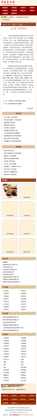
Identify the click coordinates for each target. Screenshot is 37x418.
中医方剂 (23, 307)
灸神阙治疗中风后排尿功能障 (12, 141)
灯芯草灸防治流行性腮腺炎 (12, 133)
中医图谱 (23, 338)
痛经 (12, 78)
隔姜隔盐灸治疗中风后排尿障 (12, 136)
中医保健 (14, 10)
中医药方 (23, 309)
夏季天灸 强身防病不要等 (11, 158)
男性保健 (6, 370)
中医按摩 (6, 343)
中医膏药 (6, 356)
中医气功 (6, 359)
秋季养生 (23, 375)
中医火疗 (23, 348)
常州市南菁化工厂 (6, 19)
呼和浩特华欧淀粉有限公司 (11, 320)
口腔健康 (5, 13)
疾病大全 (23, 10)
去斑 (4, 367)
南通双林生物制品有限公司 (11, 325)
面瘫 (21, 78)
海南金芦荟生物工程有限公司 (11, 282)
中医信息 (14, 7)
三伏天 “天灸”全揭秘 (10, 164)
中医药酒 (6, 354)
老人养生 (23, 380)
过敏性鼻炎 (9, 75)
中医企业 (6, 301)
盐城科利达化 (27, 197)
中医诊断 (23, 340)
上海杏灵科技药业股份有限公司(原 (13, 327)
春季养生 (23, 372)
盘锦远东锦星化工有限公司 (11, 277)
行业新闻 (23, 299)
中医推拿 (23, 343)
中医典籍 (6, 340)
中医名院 (23, 301)
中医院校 (6, 307)
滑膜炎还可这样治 (9, 125)
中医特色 (32, 7)
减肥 (4, 362)
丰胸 (22, 359)
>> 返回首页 (29, 108)
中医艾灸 (20, 24)
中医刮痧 (6, 348)
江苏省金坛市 (27, 215)
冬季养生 (6, 378)
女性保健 (23, 370)
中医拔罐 (23, 346)
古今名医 (6, 304)
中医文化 (6, 309)
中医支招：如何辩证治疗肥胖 (17, 101)
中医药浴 (23, 354)
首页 (9, 24)
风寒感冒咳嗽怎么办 (21, 389)
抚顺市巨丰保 (27, 252)
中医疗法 (23, 356)
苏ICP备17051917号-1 (28, 415)
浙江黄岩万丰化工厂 (9, 274)
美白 (4, 364)
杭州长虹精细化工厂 (9, 272)
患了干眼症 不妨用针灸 (11, 117)
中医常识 (23, 7)
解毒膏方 (11, 17)
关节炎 (10, 80)
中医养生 (32, 10)
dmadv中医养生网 (13, 415)
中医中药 (23, 304)
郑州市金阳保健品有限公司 (11, 330)
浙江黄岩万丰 (27, 233)
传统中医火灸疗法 (9, 150)
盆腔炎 (17, 78)
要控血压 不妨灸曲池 (10, 174)
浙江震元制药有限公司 (9, 322)
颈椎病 (26, 78)
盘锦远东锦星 (10, 252)
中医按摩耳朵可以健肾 (15, 103)
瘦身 (22, 362)
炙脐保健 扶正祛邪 (9, 122)
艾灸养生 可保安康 (9, 128)
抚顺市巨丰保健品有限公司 (11, 279)
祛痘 (22, 364)
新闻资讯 (14, 13)
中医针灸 (6, 346)
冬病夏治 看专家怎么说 (11, 130)
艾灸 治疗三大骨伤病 (10, 169)
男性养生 (23, 378)
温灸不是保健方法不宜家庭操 (12, 153)
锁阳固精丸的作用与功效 (8, 389)
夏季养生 (6, 375)
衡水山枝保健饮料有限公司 (11, 317)
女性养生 (6, 380)
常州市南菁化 (10, 215)
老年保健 (23, 367)
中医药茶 (23, 351)
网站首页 (5, 7)
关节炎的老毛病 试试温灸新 (12, 120)
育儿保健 (6, 372)
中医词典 (6, 338)
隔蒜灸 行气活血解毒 (10, 156)
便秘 (8, 78)
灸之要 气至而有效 (9, 161)
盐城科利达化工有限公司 (22, 17)
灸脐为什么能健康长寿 (10, 172)
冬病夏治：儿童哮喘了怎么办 (12, 166)
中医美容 (5, 10)
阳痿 (4, 78)
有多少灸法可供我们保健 (11, 138)
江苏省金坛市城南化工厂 (10, 269)
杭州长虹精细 (10, 233)
